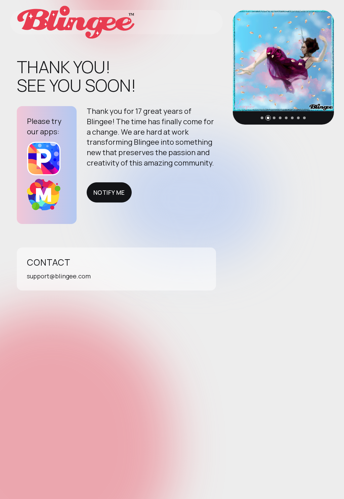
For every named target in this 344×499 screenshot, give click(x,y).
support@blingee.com (59, 276)
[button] (262, 118)
